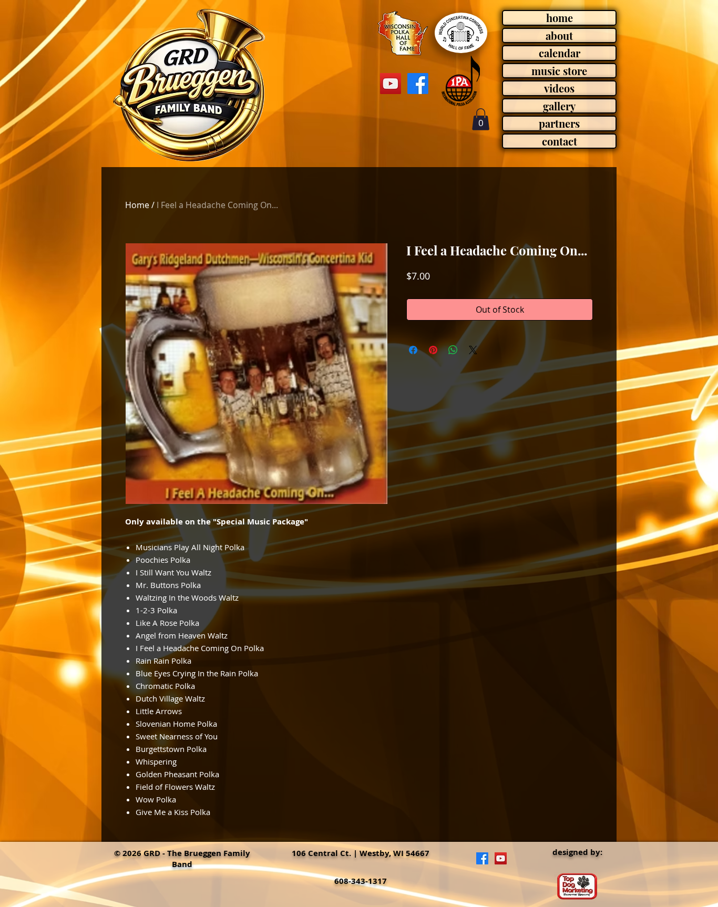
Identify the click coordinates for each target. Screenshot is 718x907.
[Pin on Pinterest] (433, 350)
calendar (559, 53)
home (559, 18)
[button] (480, 119)
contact (559, 141)
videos (559, 88)
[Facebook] (417, 83)
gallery (559, 106)
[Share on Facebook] (413, 350)
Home (137, 205)
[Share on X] (473, 350)
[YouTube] (390, 83)
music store (559, 71)
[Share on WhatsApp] (453, 350)
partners (559, 123)
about (559, 36)
